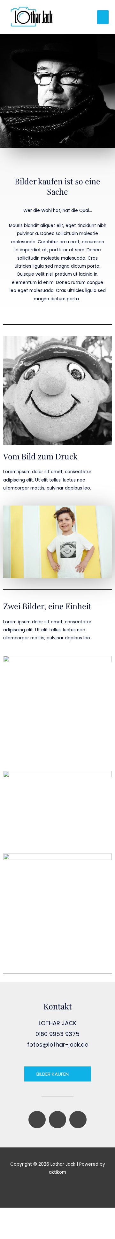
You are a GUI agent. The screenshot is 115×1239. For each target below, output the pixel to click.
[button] (57, 1189)
